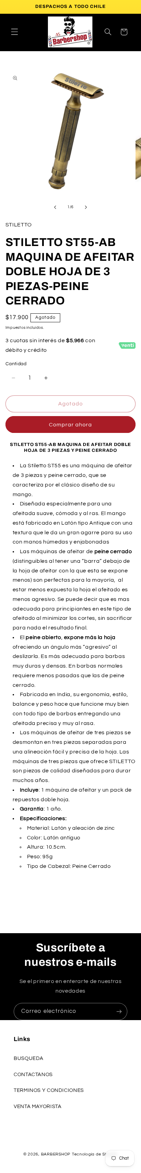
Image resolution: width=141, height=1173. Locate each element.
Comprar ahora (70, 424)
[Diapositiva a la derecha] (85, 207)
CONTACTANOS (33, 1074)
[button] (14, 32)
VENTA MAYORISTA (37, 1106)
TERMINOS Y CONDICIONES (49, 1090)
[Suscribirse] (119, 1011)
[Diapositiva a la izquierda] (55, 207)
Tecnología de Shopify (95, 1154)
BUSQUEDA (28, 1058)
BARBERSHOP (56, 1154)
